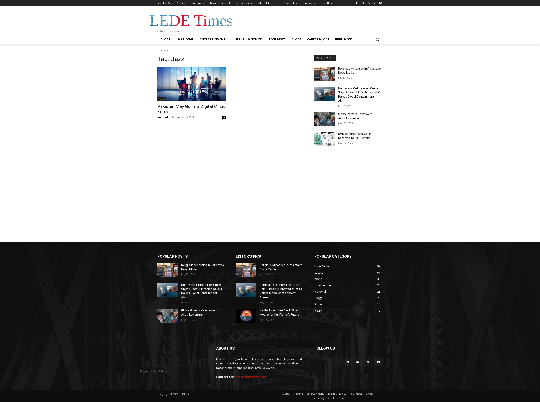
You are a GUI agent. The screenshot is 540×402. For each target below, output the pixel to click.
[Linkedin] (358, 362)
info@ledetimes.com (250, 377)
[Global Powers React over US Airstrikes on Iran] (324, 119)
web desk (163, 117)
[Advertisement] (270, 168)
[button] (378, 39)
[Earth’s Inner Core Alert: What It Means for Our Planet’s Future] (246, 316)
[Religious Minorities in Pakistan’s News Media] (324, 74)
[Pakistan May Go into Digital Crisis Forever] (191, 84)
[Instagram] (362, 3)
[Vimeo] (374, 3)
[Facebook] (356, 3)
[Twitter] (368, 3)
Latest (162, 99)
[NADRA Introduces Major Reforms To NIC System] (324, 139)
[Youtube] (380, 3)
